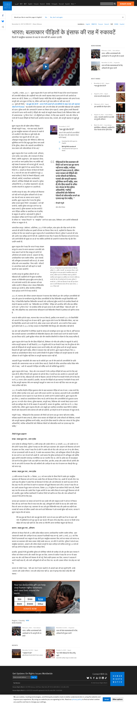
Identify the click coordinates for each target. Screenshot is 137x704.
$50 (19, 599)
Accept (107, 699)
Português (54, 4)
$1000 (30, 603)
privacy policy (77, 699)
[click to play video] (46, 67)
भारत (27, 620)
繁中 (25, 4)
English (30, 4)
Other (40, 603)
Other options (118, 699)
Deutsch (42, 4)
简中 (21, 4)
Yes (46, 17)
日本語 (48, 4)
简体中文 (94, 24)
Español (67, 4)
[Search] (114, 3)
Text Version (16, 683)
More (74, 4)
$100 (30, 599)
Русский (61, 4)
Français (36, 4)
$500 (19, 603)
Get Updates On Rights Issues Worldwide (33, 673)
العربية (16, 4)
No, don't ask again (56, 17)
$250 (40, 599)
